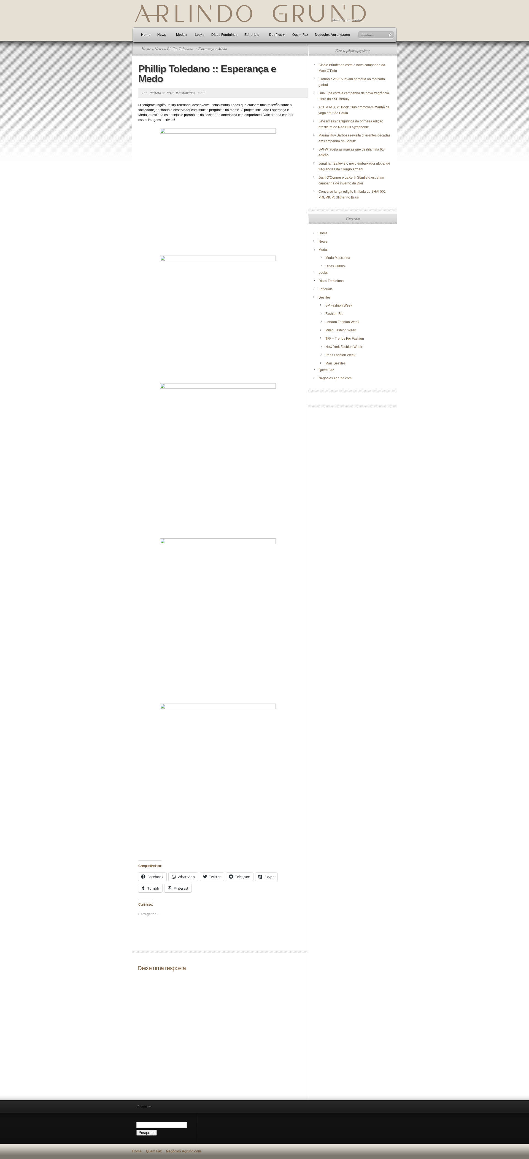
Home (145, 35)
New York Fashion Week (343, 347)
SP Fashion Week (338, 305)
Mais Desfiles (335, 363)
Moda (181, 35)
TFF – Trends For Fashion (344, 338)
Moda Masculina (337, 258)
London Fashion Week (342, 322)
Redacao (155, 92)
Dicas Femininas (224, 35)
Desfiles (277, 35)
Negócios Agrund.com (332, 35)
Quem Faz (300, 35)
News (161, 35)
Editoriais (251, 35)
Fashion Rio (334, 314)
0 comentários (185, 92)
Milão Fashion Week (340, 330)
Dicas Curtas (335, 266)
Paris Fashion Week (340, 355)
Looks (199, 35)
